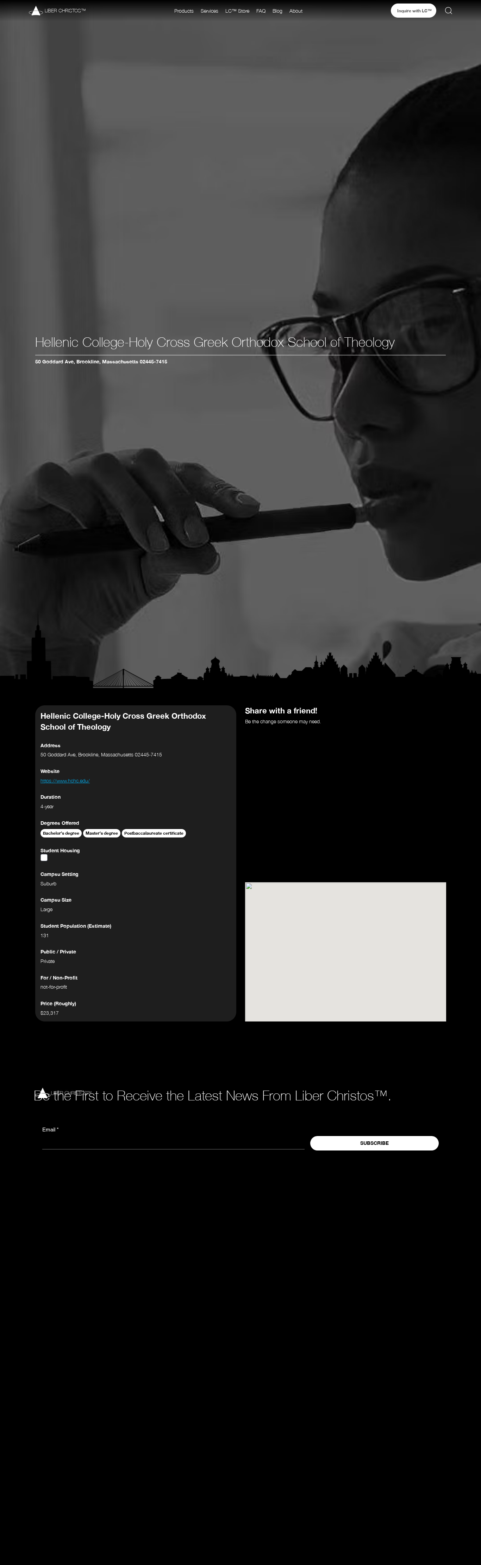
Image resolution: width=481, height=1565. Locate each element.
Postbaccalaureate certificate (153, 833)
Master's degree (102, 833)
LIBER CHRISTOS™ (65, 10)
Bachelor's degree (61, 833)
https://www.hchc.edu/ (65, 781)
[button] (184, 10)
